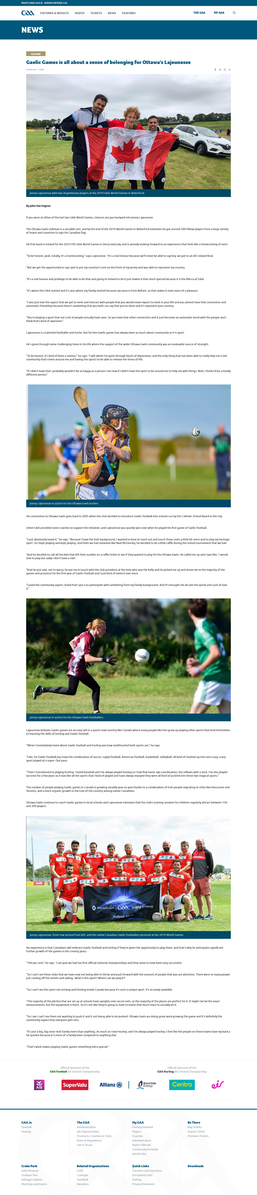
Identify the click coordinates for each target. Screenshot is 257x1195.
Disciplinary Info (142, 1175)
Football (26, 1127)
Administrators (141, 1140)
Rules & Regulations (89, 1140)
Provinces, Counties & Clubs (94, 1136)
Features (129, 13)
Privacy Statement (143, 1184)
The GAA (199, 13)
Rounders (83, 1184)
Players (136, 1132)
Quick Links (140, 1166)
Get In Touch (84, 1145)
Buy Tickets (195, 1127)
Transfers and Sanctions (147, 1171)
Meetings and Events (34, 1184)
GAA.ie (26, 1122)
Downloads (196, 1166)
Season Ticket (196, 1132)
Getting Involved (142, 1127)
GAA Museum (30, 1171)
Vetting (136, 1180)
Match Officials (141, 1145)
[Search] (234, 13)
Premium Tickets (198, 1136)
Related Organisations (93, 1166)
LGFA (80, 1171)
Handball (82, 1180)
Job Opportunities (88, 1132)
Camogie (82, 1175)
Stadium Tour (29, 1175)
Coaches (137, 1136)
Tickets (96, 13)
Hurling (26, 1132)
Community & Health (145, 1149)
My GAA (219, 13)
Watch (79, 13)
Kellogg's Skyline (31, 1180)
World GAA (139, 1154)
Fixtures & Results (54, 13)
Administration (86, 1127)
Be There (194, 1122)
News (112, 13)
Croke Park (29, 1166)
